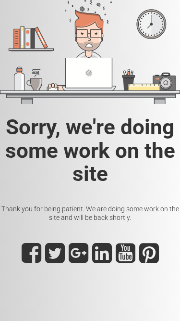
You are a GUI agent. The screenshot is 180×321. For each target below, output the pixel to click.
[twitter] (55, 258)
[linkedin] (102, 258)
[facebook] (31, 258)
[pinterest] (149, 258)
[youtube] (125, 258)
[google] (78, 258)
